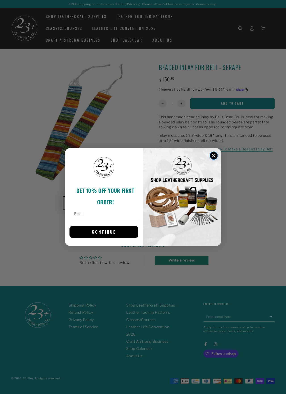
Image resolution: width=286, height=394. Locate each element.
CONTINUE (104, 232)
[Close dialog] (214, 156)
